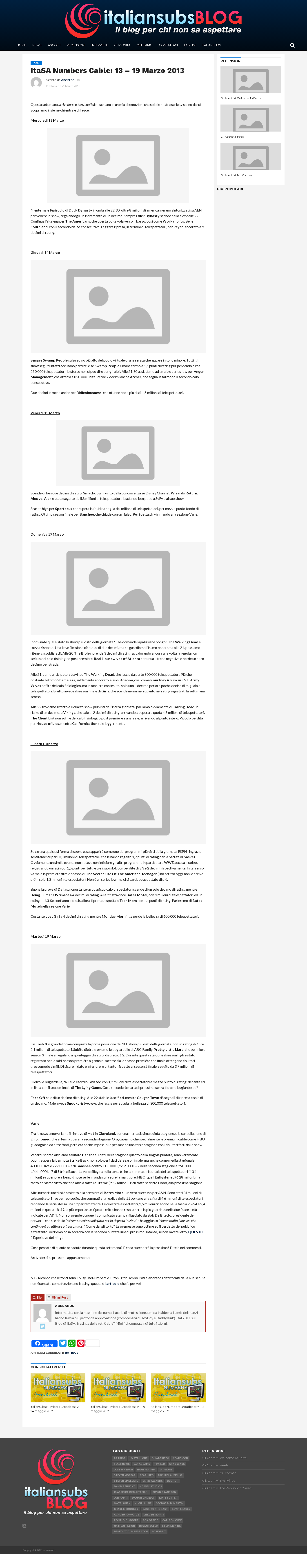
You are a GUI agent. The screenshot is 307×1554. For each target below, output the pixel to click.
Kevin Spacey (181, 1509)
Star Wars (177, 1464)
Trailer (159, 1464)
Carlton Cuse (172, 1520)
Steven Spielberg (126, 1480)
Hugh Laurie (143, 1503)
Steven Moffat (125, 1475)
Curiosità (122, 45)
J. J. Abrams (142, 1464)
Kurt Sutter (168, 1497)
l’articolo (112, 1283)
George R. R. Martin (169, 1503)
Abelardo (67, 80)
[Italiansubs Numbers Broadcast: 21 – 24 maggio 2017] (58, 1401)
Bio (39, 1297)
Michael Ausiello (170, 1475)
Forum (190, 45)
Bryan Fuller (148, 1525)
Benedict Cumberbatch (131, 1531)
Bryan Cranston (164, 1492)
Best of (172, 1480)
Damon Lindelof (143, 1497)
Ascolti (54, 45)
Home (21, 45)
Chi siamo (145, 45)
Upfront (166, 1469)
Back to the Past (155, 1509)
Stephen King (171, 1525)
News (37, 45)
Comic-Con (180, 1458)
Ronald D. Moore (126, 1520)
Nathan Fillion (124, 1525)
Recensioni (76, 45)
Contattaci (168, 45)
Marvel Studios (150, 1486)
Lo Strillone (138, 1458)
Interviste (99, 45)
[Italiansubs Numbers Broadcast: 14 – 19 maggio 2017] (118, 1401)
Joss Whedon (123, 1469)
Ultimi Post (60, 1297)
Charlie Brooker (126, 1509)
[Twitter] (42, 1326)
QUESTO (195, 1232)
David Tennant (124, 1486)
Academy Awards (126, 1514)
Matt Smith (122, 1503)
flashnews (122, 1464)
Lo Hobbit (159, 1531)
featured (147, 1475)
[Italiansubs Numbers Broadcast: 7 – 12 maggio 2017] (178, 1401)
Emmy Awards (153, 1480)
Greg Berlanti (153, 1514)
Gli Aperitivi (160, 1458)
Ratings (71, 1352)
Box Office (150, 1520)
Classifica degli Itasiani (131, 1492)
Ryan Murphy (146, 1469)
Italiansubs (211, 45)
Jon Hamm (121, 1497)
